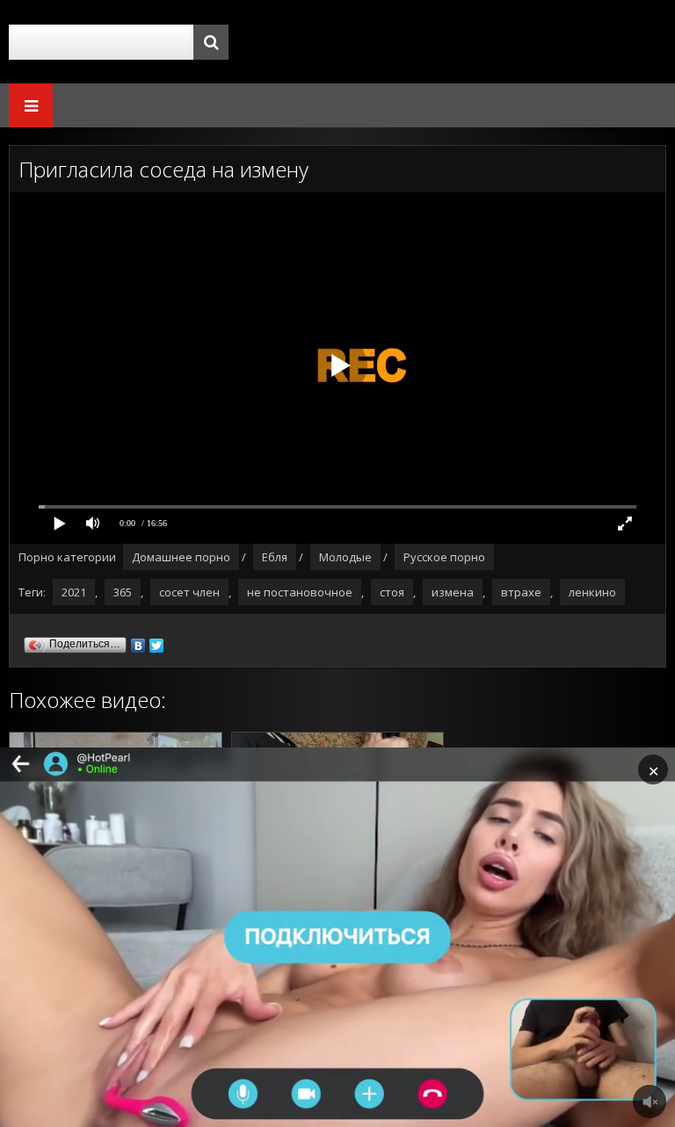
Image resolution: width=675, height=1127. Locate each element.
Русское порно (444, 557)
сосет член (189, 592)
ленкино (592, 592)
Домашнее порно (181, 557)
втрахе (521, 592)
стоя (392, 592)
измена (453, 592)
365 (122, 592)
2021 (74, 592)
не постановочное (299, 592)
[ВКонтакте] (138, 641)
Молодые (345, 557)
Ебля (274, 557)
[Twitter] (157, 641)
